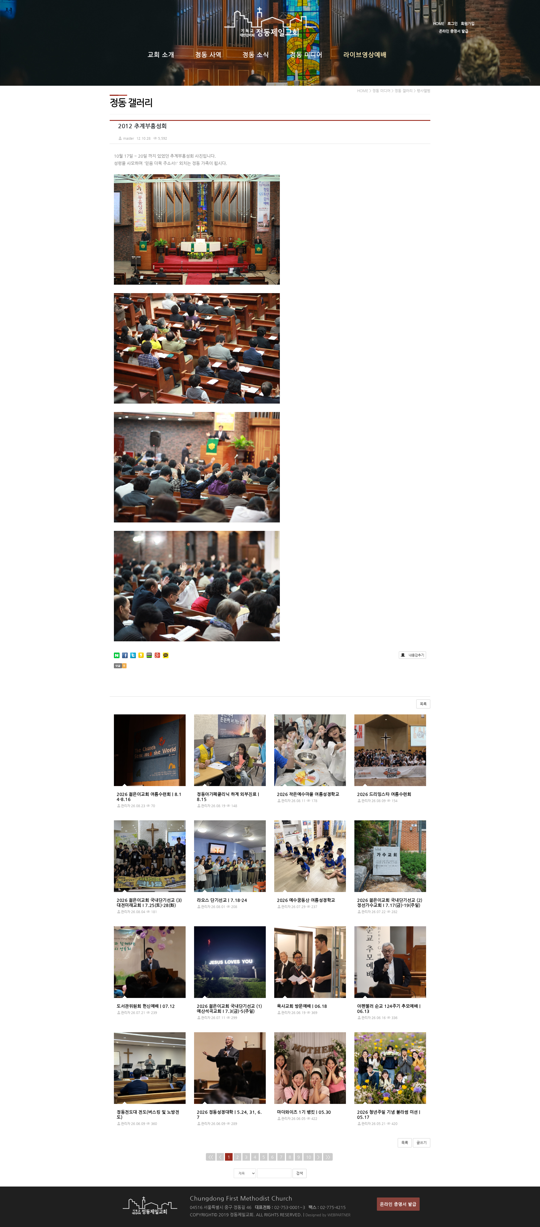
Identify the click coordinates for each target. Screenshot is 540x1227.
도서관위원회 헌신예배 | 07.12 (146, 1006)
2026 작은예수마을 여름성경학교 (308, 794)
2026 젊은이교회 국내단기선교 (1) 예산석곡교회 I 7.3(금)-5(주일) (229, 1008)
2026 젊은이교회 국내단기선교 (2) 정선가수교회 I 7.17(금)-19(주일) (389, 902)
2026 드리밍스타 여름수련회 (384, 794)
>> (328, 1156)
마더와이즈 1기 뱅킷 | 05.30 (304, 1112)
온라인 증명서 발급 (453, 31)
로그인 (452, 23)
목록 (423, 704)
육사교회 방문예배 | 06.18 (302, 1006)
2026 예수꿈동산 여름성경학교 (306, 900)
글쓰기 (422, 1142)
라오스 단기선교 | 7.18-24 (222, 900)
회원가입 (467, 23)
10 (308, 1156)
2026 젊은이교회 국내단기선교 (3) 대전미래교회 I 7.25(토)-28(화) (149, 902)
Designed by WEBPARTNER (327, 1215)
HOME (438, 23)
